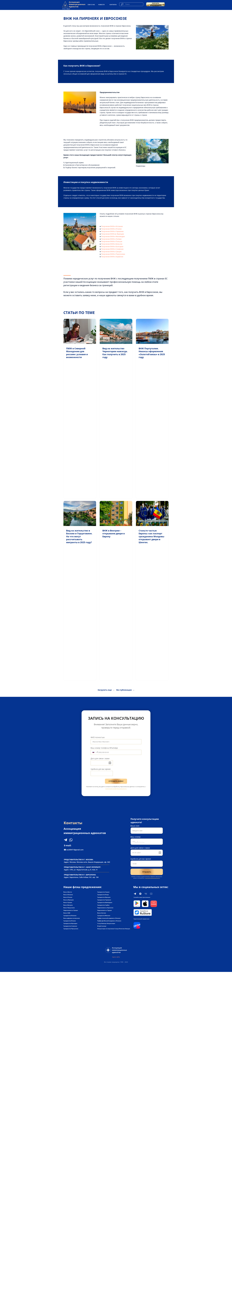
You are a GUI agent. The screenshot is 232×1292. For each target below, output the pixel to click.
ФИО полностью (98, 737)
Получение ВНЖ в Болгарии (112, 246)
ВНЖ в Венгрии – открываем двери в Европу (113, 533)
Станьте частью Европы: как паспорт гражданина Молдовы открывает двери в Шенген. (151, 536)
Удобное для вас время (101, 769)
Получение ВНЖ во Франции (112, 234)
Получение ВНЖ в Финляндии (113, 236)
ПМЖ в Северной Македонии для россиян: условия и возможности (77, 353)
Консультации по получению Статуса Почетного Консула (113, 928)
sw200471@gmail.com (74, 850)
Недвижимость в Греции (70, 910)
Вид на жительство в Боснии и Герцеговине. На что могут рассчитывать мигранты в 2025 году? (79, 536)
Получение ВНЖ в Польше (111, 241)
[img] (137, 903)
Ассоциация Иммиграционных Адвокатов (77, 4)
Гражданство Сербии (103, 905)
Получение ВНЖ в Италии (111, 229)
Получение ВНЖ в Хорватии (112, 256)
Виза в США (66, 913)
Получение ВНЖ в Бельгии (111, 244)
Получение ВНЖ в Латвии (111, 239)
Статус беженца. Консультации (106, 923)
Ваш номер (135, 837)
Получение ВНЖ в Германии (112, 231)
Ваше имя (134, 826)
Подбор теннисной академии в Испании (109, 918)
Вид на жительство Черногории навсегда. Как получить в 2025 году (115, 353)
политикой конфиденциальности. (116, 789)
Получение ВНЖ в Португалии (113, 254)
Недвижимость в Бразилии (105, 907)
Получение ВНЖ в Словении (112, 249)
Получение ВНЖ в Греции (111, 251)
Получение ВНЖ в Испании (112, 226)
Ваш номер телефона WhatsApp (104, 748)
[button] (113, 4)
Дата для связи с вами (100, 758)
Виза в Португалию (69, 907)
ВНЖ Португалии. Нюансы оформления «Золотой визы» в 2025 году (152, 353)
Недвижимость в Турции (104, 910)
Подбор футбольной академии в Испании (109, 921)
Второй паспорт (101, 926)
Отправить (146, 872)
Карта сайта (116, 957)
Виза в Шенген (67, 892)
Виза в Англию (101, 913)
